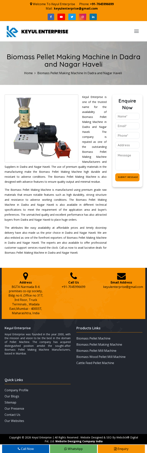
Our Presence (14, 408)
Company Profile (16, 390)
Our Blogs (12, 396)
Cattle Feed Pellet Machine (95, 363)
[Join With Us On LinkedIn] (93, 17)
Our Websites (14, 421)
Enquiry (122, 449)
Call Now (27, 449)
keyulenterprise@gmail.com (76, 8)
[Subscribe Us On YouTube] (61, 17)
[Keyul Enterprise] (37, 31)
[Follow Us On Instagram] (82, 17)
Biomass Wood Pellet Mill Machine (101, 357)
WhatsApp (75, 449)
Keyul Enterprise (18, 328)
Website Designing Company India (79, 441)
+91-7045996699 (102, 4)
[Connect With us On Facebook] (51, 17)
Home (28, 73)
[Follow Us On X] (72, 17)
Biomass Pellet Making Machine (99, 344)
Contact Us (12, 415)
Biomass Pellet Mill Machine (96, 351)
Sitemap (10, 402)
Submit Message (128, 177)
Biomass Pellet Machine (93, 338)
